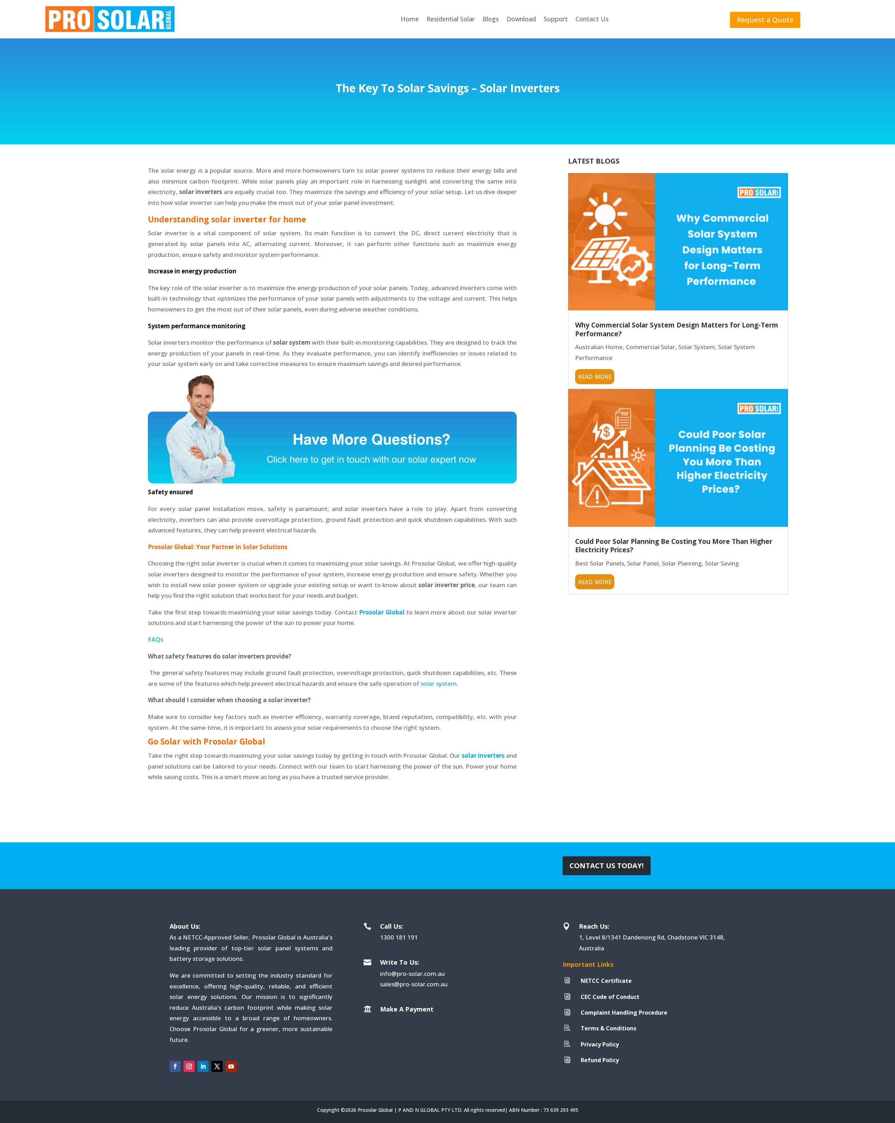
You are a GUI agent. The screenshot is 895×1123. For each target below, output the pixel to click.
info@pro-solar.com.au (412, 974)
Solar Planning (682, 563)
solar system (439, 683)
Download (521, 19)
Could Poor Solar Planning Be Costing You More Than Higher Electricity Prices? (673, 546)
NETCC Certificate (606, 981)
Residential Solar (451, 19)
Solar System (696, 347)
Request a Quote (765, 19)
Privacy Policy (600, 1044)
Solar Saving (722, 563)
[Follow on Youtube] (231, 1066)
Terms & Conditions (608, 1028)
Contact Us (592, 19)
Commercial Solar (650, 347)
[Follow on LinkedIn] (203, 1066)
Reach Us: (594, 926)
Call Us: (391, 926)
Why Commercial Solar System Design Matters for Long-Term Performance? (676, 329)
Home (410, 19)
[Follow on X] (217, 1066)
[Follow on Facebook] (175, 1066)
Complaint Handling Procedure (624, 1012)
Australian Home (599, 347)
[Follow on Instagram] (189, 1066)
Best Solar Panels (599, 563)
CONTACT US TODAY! (607, 865)
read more (594, 375)
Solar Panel (643, 563)
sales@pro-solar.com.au (414, 984)
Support (556, 19)
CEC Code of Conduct (610, 997)
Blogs (490, 19)
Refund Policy (600, 1060)
